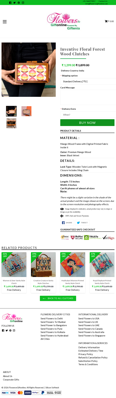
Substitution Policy (88, 361)
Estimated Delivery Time (90, 350)
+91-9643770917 (89, 1)
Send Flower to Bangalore (54, 325)
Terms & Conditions (88, 364)
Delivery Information (89, 347)
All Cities (45, 338)
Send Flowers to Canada (90, 328)
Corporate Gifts (11, 379)
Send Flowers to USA (88, 318)
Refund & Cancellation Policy (93, 357)
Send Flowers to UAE (88, 325)
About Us (7, 376)
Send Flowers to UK (88, 322)
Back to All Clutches (60, 298)
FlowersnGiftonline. (17, 387)
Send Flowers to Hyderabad (54, 335)
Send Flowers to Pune (51, 328)
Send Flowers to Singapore (91, 335)
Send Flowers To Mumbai (53, 322)
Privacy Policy (85, 354)
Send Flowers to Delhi (52, 318)
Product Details (70, 130)
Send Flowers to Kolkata (53, 332)
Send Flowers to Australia (91, 332)
